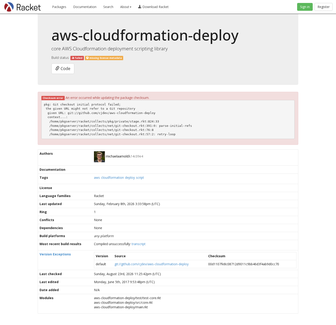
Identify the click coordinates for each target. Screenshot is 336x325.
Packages (59, 7)
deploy (130, 177)
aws (97, 177)
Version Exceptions (55, 254)
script (140, 177)
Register (323, 7)
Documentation (84, 7)
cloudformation (112, 177)
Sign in (305, 7)
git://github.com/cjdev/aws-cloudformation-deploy (152, 264)
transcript (139, 244)
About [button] (124, 7)
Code (64, 68)
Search (108, 7)
